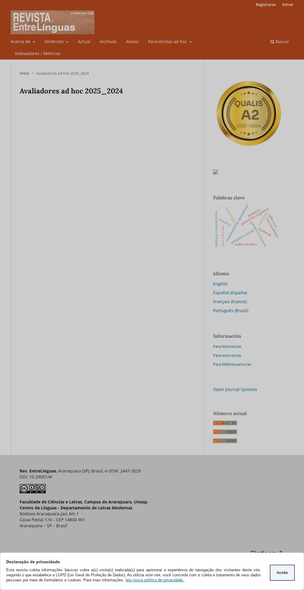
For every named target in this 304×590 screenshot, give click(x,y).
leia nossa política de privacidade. (155, 580)
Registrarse (266, 4)
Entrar (287, 4)
